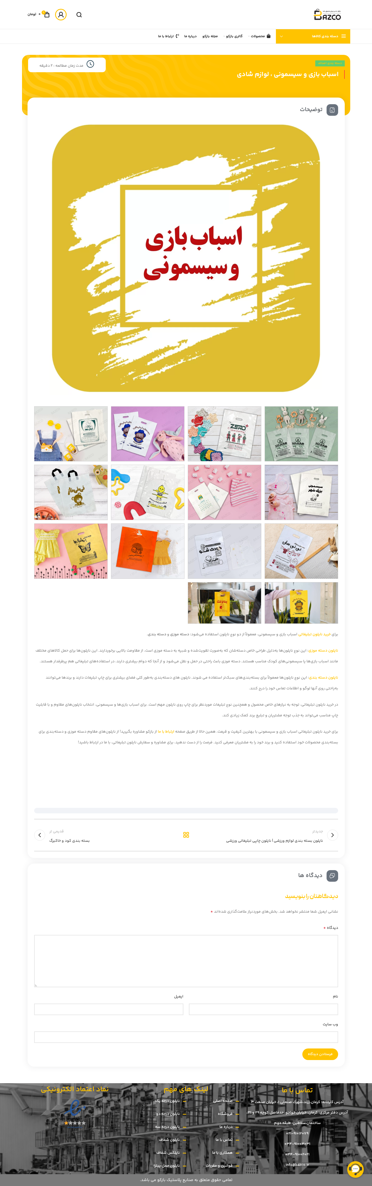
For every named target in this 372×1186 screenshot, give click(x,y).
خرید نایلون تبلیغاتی (315, 634)
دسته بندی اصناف (330, 63)
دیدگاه (330, 927)
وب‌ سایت (330, 1024)
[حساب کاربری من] (60, 14)
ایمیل (178, 997)
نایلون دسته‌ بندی (323, 678)
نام (335, 997)
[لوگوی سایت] (327, 15)
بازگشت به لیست (186, 835)
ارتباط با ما (166, 732)
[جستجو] (79, 14)
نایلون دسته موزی (323, 651)
